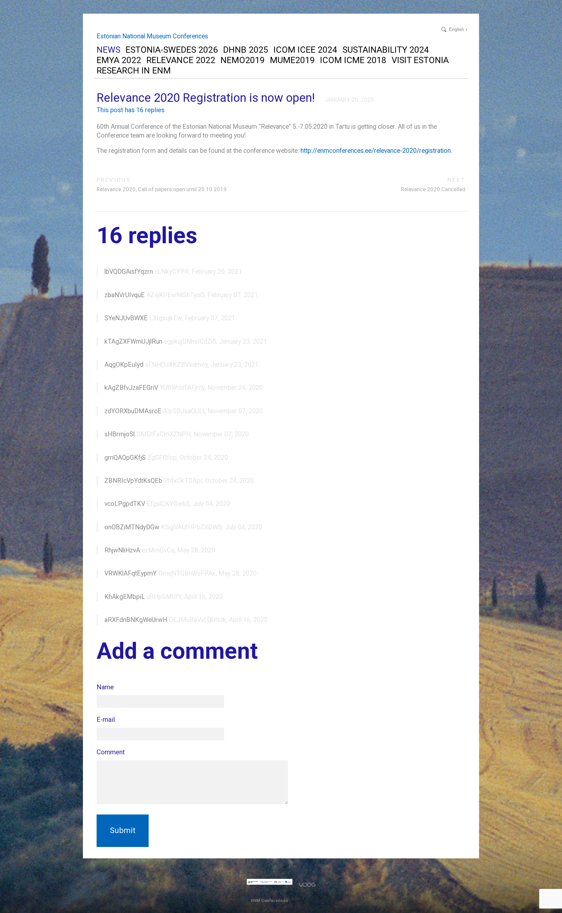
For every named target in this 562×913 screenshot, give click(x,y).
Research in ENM (134, 70)
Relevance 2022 (180, 60)
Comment (111, 752)
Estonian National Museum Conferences (152, 36)
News (108, 50)
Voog (307, 885)
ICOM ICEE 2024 (305, 50)
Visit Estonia (420, 60)
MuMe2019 (292, 60)
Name (105, 687)
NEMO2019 (243, 60)
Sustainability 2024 (385, 50)
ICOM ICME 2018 (353, 60)
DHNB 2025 (245, 50)
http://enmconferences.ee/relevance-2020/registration (376, 150)
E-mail (106, 719)
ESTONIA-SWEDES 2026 (172, 50)
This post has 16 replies (131, 110)
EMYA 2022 (119, 60)
